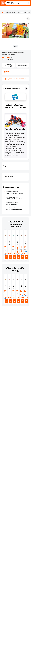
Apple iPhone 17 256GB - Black (25, 287)
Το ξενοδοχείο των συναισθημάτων (25, 243)
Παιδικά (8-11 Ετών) (11, 204)
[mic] (28, 3)
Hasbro (21, 193)
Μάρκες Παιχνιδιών (11, 193)
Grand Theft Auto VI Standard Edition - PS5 (9, 243)
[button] (15, 122)
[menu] (3, 3)
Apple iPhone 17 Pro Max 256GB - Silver (13, 287)
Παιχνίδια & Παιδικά (10, 12)
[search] (8, 3)
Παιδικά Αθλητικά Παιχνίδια (14, 209)
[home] (2, 12)
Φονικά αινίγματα (13, 242)
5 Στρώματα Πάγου (17, 243)
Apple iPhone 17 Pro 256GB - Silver (21, 287)
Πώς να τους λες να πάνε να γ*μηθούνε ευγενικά (21, 243)
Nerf (20, 198)
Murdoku (5, 241)
